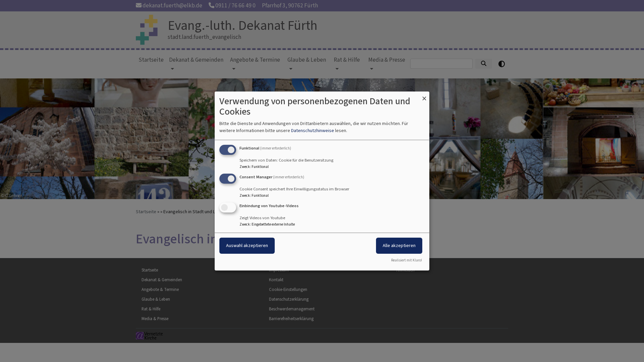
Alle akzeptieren (399, 245)
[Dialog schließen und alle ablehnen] (424, 96)
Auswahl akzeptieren (247, 245)
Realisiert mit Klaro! (406, 260)
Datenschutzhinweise (312, 130)
